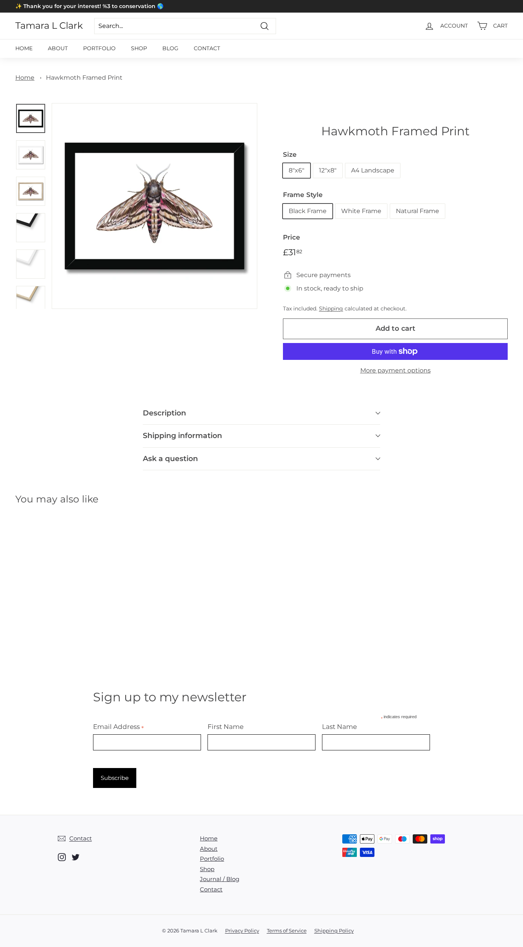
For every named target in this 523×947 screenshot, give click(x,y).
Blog (170, 48)
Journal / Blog (219, 879)
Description (164, 413)
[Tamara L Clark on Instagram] (62, 857)
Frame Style (303, 195)
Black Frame (308, 211)
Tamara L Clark (49, 25)
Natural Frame (417, 211)
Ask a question (170, 458)
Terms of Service (287, 930)
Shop (139, 48)
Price (291, 237)
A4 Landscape (372, 170)
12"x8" (328, 170)
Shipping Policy (334, 930)
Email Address (118, 726)
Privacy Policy (242, 930)
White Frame (361, 211)
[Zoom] (154, 206)
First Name (226, 726)
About (58, 48)
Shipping (331, 308)
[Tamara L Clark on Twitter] (76, 857)
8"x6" (296, 170)
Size (290, 154)
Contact (207, 48)
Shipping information (182, 435)
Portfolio (99, 48)
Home (24, 48)
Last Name (339, 726)
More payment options (395, 370)
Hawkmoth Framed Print (84, 77)
